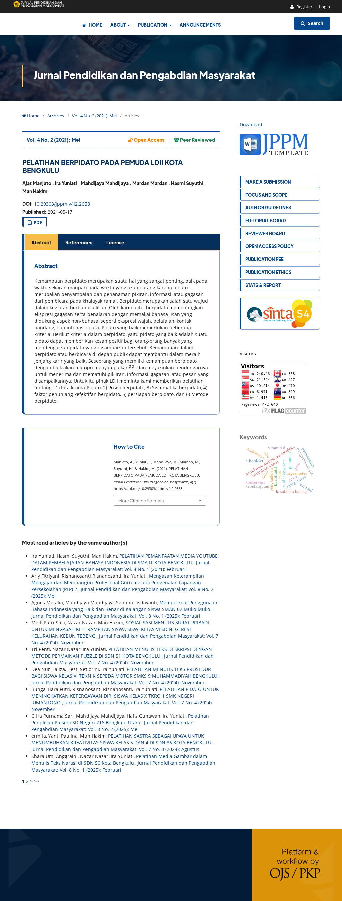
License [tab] (115, 242)
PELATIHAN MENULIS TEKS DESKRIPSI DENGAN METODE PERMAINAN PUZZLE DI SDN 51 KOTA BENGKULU (121, 652)
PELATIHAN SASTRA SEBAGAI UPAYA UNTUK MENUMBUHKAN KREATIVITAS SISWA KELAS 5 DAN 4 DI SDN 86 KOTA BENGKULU (122, 739)
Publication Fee (264, 259)
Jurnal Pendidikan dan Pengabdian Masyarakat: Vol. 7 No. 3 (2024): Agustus (115, 749)
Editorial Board (265, 220)
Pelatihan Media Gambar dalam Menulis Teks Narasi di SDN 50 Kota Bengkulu (119, 759)
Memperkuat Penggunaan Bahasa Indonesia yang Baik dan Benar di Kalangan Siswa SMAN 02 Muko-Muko (124, 605)
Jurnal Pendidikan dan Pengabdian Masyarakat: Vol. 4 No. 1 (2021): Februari (120, 565)
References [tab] (78, 242)
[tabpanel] (121, 332)
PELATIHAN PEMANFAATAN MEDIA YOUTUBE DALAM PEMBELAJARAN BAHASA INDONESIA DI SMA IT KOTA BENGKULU (124, 559)
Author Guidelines (268, 207)
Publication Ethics (268, 272)
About (118, 25)
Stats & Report (263, 285)
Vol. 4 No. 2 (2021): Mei (94, 116)
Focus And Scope (266, 195)
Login (324, 7)
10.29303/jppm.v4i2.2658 (62, 204)
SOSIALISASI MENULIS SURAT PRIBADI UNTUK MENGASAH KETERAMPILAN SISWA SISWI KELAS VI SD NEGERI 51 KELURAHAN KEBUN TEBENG (120, 629)
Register (303, 7)
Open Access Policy (269, 246)
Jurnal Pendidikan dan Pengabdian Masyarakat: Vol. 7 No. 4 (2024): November (122, 659)
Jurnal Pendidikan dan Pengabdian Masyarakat (144, 75)
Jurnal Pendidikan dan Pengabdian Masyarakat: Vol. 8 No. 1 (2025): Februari (115, 616)
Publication (153, 25)
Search (315, 23)
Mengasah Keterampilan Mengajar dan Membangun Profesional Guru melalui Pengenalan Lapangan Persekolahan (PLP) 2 (117, 582)
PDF (37, 222)
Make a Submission (268, 182)
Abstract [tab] (41, 242)
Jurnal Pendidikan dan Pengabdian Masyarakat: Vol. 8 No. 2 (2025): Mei (112, 725)
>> (36, 781)
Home (95, 25)
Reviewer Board (265, 233)
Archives (55, 116)
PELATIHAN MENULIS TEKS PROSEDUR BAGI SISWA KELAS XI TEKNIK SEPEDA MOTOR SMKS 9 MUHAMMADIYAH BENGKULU (125, 672)
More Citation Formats (141, 500)
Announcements (200, 25)
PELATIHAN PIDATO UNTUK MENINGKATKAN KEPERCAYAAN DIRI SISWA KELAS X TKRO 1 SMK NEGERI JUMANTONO (125, 696)
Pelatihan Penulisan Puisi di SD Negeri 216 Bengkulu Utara (120, 719)
